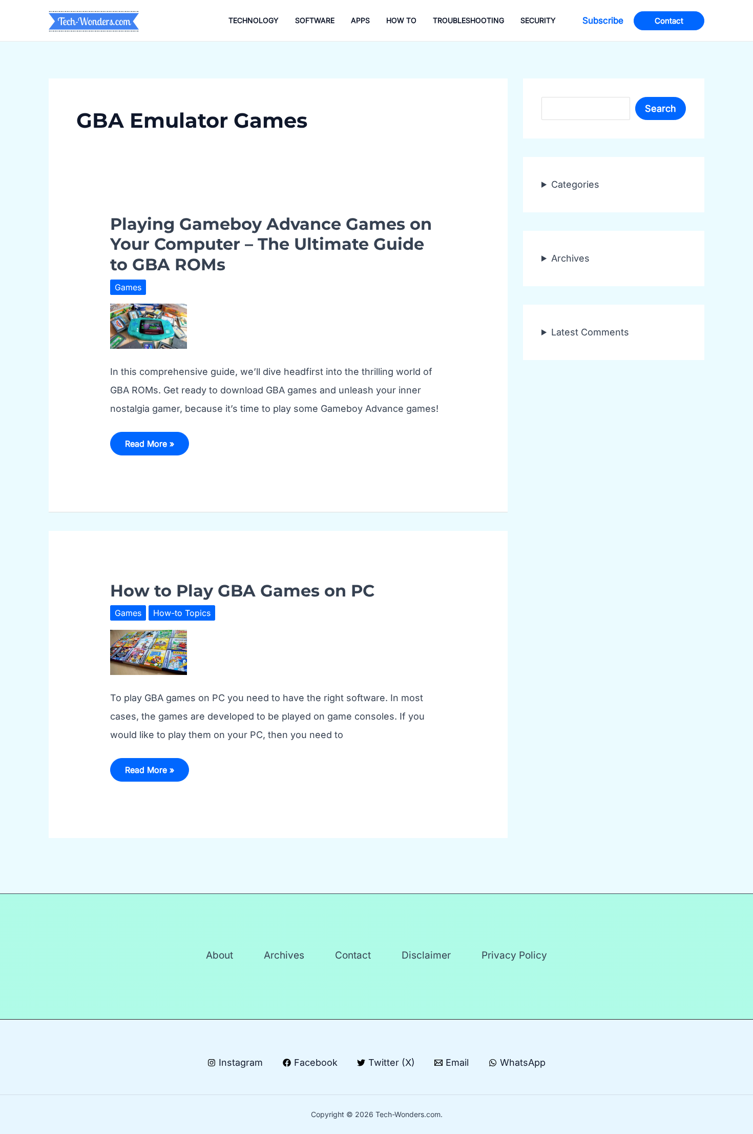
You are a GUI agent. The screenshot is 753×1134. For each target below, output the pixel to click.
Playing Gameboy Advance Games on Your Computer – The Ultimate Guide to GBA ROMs (271, 244)
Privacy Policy (514, 955)
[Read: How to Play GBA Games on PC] (148, 651)
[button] (602, 20)
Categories (575, 184)
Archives (570, 258)
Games (128, 287)
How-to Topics (182, 613)
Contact (353, 955)
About (219, 955)
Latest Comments (590, 332)
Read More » (149, 446)
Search (660, 108)
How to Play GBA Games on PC (242, 591)
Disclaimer (426, 955)
